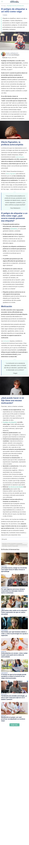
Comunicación (4, 587)
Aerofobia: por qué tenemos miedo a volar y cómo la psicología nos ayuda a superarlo (14, 633)
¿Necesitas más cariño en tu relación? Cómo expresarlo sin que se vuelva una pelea (14, 612)
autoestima (13, 228)
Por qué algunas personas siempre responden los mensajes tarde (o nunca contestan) (13, 591)
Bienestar (3, 651)
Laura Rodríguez (15, 54)
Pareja (3, 608)
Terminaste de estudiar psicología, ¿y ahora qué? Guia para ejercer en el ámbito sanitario (14, 697)
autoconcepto (20, 157)
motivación (6, 341)
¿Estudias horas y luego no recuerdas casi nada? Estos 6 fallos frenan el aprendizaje (14, 569)
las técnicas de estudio (16, 487)
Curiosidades (4, 630)
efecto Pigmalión (11, 173)
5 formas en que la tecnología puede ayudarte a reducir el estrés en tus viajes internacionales (13, 676)
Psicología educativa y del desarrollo (15, 5)
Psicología (3, 5)
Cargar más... (14, 725)
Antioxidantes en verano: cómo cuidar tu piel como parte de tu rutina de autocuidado (14, 655)
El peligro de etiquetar (10, 422)
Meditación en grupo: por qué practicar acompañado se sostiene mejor (13, 719)
